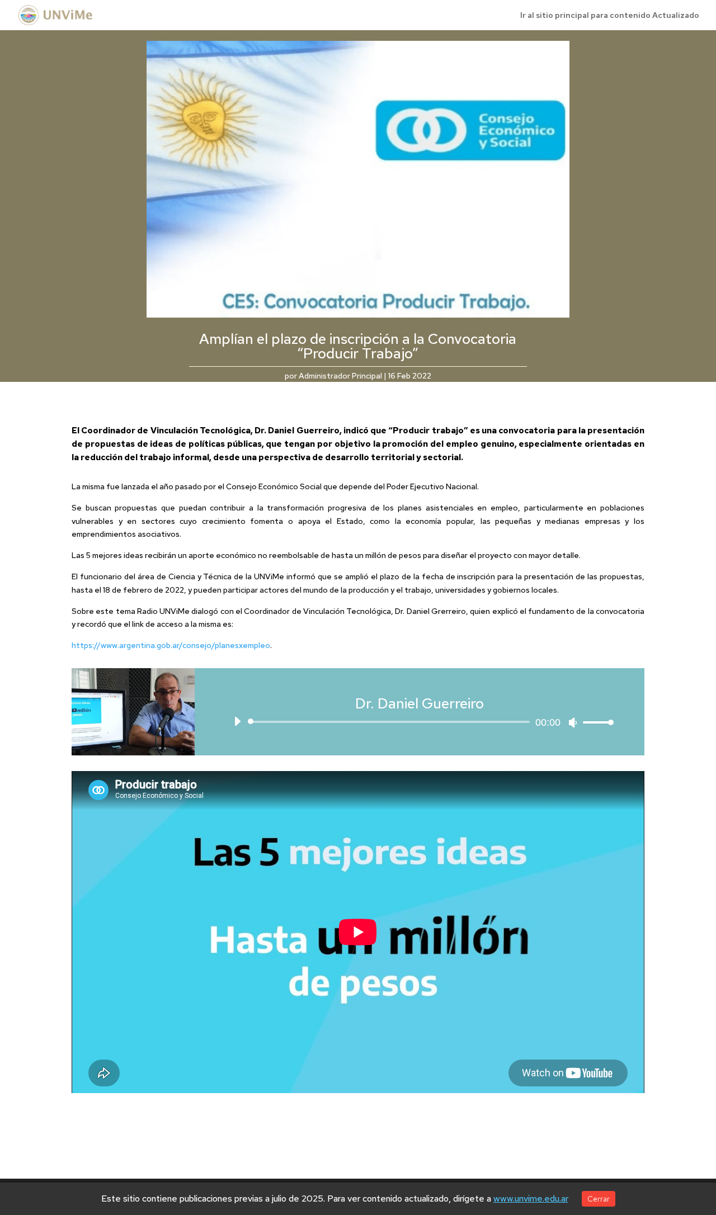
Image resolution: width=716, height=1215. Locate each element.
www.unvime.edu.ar (530, 1198)
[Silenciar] (573, 722)
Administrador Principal (340, 376)
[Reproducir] (237, 721)
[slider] (595, 722)
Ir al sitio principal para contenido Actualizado (609, 15)
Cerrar (598, 1199)
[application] (419, 721)
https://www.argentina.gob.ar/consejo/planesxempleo (171, 645)
